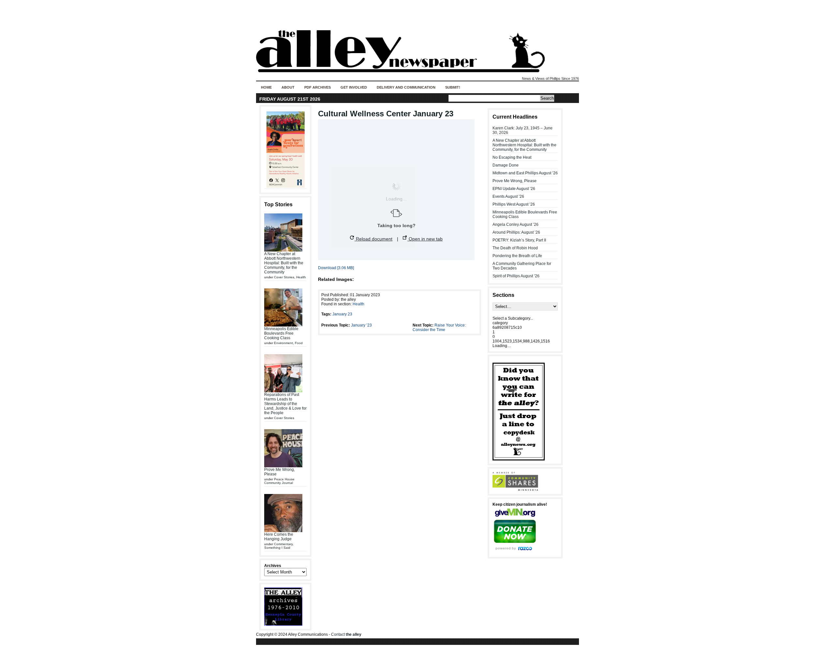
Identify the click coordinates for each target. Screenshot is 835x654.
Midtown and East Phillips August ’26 (525, 173)
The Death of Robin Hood (515, 248)
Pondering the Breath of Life (517, 256)
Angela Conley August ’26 (516, 224)
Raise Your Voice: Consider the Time (439, 327)
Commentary (283, 544)
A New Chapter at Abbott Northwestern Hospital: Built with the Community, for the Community (283, 263)
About (288, 87)
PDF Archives (317, 87)
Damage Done (506, 165)
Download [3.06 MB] (336, 268)
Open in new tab (425, 238)
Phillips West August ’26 (514, 204)
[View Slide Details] (285, 149)
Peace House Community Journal (279, 481)
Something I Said (277, 547)
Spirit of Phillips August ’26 (516, 276)
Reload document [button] (373, 238)
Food (299, 343)
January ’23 (361, 325)
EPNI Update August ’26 (514, 188)
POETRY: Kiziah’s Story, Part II (519, 240)
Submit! (452, 87)
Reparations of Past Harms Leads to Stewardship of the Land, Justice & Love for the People (285, 403)
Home (266, 87)
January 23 (342, 314)
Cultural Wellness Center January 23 (385, 113)
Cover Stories (284, 277)
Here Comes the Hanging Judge (278, 536)
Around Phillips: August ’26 (516, 232)
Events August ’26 (508, 196)
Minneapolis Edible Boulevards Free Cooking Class (281, 333)
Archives (272, 565)
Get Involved (354, 87)
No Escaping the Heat (512, 157)
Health (301, 277)
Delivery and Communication (406, 87)
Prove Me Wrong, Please (515, 181)
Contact (346, 634)
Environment (283, 343)
